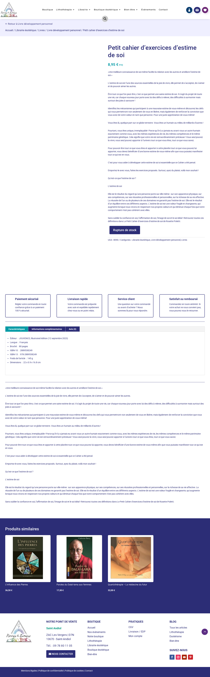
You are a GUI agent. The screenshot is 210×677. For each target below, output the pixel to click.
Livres (41, 30)
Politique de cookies (74, 670)
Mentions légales (29, 670)
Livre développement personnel (64, 30)
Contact (163, 9)
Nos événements (96, 632)
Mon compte (135, 636)
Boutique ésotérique (106, 9)
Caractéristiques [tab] (16, 329)
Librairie (83, 9)
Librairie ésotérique (25, 30)
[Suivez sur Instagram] (178, 657)
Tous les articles (178, 627)
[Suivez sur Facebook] (172, 657)
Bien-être (129, 9)
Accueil (9, 30)
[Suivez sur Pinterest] (190, 657)
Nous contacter (62, 654)
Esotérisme (176, 636)
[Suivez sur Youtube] (184, 657)
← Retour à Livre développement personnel (29, 23)
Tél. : (49, 645)
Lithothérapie (64, 9)
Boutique (47, 9)
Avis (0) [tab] (72, 329)
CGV (131, 627)
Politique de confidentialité (50, 670)
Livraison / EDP (137, 631)
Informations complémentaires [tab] (47, 329)
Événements (148, 9)
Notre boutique (95, 636)
